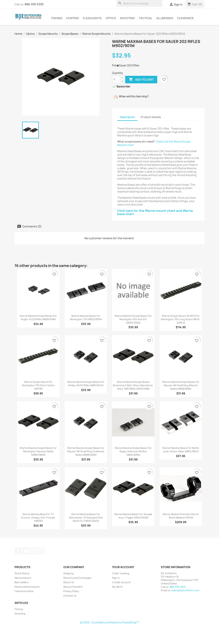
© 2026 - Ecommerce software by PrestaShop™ (109, 622)
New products (23, 577)
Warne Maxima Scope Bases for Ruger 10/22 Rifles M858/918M (38, 317)
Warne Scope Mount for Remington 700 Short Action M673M (38, 385)
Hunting (72, 18)
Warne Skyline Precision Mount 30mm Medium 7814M (181, 516)
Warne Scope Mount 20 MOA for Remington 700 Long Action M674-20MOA (181, 319)
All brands (164, 18)
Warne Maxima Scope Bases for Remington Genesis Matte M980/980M (38, 451)
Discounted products (27, 586)
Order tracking (120, 573)
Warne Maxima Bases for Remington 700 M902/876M (86, 317)
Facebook (18, 551)
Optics (111, 18)
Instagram (40, 551)
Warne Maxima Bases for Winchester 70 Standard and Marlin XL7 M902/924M (86, 518)
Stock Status (22, 573)
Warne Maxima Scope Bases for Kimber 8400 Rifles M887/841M (85, 383)
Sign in (116, 577)
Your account (123, 567)
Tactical (145, 18)
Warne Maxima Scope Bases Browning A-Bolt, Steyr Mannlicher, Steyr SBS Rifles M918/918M (133, 385)
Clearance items (24, 591)
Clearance (185, 18)
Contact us (69, 595)
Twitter (25, 551)
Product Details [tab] (151, 117)
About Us (68, 582)
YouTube (33, 551)
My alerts (117, 586)
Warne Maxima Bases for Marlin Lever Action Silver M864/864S (180, 449)
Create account (121, 582)
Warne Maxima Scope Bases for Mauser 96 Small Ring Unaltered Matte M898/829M (85, 451)
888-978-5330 (34, 4)
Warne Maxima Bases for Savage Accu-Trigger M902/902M (133, 516)
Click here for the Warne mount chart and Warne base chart (155, 212)
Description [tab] (127, 117)
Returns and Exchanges (77, 577)
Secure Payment (73, 586)
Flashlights (92, 18)
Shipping (68, 573)
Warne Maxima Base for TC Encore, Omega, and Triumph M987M (38, 518)
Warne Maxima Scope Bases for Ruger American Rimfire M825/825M (133, 451)
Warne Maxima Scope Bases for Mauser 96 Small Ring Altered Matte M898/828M (180, 385)
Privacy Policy (71, 591)
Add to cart (141, 79)
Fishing (56, 18)
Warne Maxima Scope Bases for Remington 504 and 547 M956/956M (133, 319)
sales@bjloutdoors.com (185, 590)
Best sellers (21, 582)
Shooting (127, 18)
